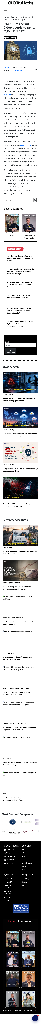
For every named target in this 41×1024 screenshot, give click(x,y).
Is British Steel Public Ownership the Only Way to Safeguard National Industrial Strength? (20, 271)
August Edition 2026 (13, 938)
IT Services (7, 758)
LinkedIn (10, 850)
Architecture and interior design (16, 688)
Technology (16, 17)
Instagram (10, 856)
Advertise (8, 897)
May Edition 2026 (13, 998)
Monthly (25, 879)
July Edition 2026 (13, 958)
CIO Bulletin (8, 67)
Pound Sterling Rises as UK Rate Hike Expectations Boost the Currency (19, 297)
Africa (24, 870)
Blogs (6, 900)
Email (7, 342)
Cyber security (29, 17)
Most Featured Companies (17, 814)
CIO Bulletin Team (16, 71)
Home (6, 17)
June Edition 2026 (13, 978)
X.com (9, 853)
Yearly (24, 882)
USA (23, 860)
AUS (23, 856)
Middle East (27, 863)
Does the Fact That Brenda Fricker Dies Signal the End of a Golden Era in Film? (20, 258)
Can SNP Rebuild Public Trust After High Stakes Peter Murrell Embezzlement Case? (20, 324)
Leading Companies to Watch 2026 (29, 235)
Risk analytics (8, 653)
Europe (25, 866)
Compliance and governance (14, 723)
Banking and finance (11, 582)
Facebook (10, 860)
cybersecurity (26, 145)
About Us (8, 879)
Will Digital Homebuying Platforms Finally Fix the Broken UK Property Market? (20, 284)
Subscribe (11, 352)
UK (23, 853)
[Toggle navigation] (5, 10)
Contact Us (8, 882)
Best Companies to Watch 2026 (29, 959)
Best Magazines (13, 208)
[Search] (35, 200)
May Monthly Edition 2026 (29, 978)
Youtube (9, 863)
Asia (23, 850)
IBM (4, 794)
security (7, 95)
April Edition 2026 (29, 998)
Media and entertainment (13, 618)
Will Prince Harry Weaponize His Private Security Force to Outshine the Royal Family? (19, 310)
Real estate (7, 547)
